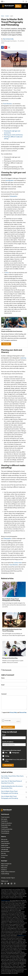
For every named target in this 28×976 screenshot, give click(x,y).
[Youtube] (8, 883)
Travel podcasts (5, 833)
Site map (3, 853)
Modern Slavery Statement (8, 871)
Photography (15, 752)
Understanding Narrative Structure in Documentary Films (12, 787)
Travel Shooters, (13, 564)
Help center (4, 867)
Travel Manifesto (5, 843)
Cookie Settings (5, 873)
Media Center (4, 845)
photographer (10, 180)
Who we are (4, 839)
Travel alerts (4, 821)
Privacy (3, 857)
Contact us (4, 869)
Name (3, 678)
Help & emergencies (6, 863)
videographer (13, 196)
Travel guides (4, 827)
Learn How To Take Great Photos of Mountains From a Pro (11, 782)
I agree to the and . (14, 712)
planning (23, 358)
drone (7, 272)
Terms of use (4, 855)
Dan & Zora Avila (8, 39)
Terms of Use (23, 712)
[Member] (26, 1)
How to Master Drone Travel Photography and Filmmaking (9, 792)
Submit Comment (7, 727)
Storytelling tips (5, 831)
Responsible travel (6, 825)
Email (2, 685)
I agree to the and (15, 760)
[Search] (23, 1)
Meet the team (5, 841)
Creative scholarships (6, 829)
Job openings (4, 849)
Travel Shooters (7, 103)
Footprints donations (6, 823)
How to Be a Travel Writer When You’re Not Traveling (12, 777)
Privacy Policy (13, 712)
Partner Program (5, 847)
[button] (25, 6)
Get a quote (18, 6)
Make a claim (4, 865)
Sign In (13, 877)
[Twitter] (2, 883)
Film (6, 752)
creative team (18, 562)
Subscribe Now (8, 765)
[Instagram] (11, 883)
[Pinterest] (15, 883)
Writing (7, 756)
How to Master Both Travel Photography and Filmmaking (9, 797)
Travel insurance (5, 817)
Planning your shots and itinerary (13, 135)
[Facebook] (5, 883)
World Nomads (8, 6)
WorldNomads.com (5, 900)
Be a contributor (5, 851)
